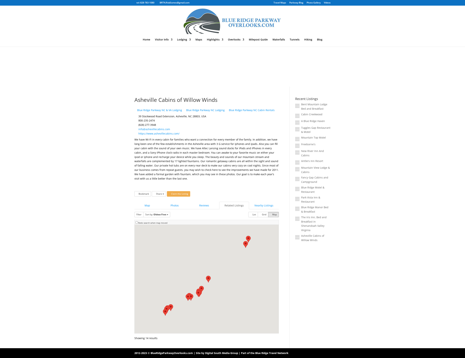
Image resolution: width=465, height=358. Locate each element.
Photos (175, 205)
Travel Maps (280, 3)
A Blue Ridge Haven (313, 121)
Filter (138, 214)
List (254, 214)
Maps (198, 39)
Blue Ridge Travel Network (271, 353)
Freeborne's (308, 144)
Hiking (308, 39)
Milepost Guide (258, 39)
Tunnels (295, 39)
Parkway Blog (296, 3)
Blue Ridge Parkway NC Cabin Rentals (251, 110)
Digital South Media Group (221, 353)
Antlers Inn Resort (312, 161)
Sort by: (155, 214)
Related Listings (234, 205)
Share (159, 193)
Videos (327, 3)
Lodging (182, 39)
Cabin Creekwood (311, 114)
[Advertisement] (232, 59)
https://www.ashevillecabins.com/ (158, 133)
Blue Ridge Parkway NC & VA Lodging (159, 110)
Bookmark (143, 193)
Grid (263, 214)
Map (147, 205)
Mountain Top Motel (313, 137)
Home (146, 39)
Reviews (204, 205)
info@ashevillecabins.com (154, 129)
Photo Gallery (314, 3)
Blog (319, 39)
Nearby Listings (263, 205)
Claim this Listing (179, 193)
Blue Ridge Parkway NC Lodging (205, 110)
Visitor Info (162, 39)
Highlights (213, 39)
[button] (248, 239)
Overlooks (234, 39)
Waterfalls (278, 39)
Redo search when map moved (152, 222)
